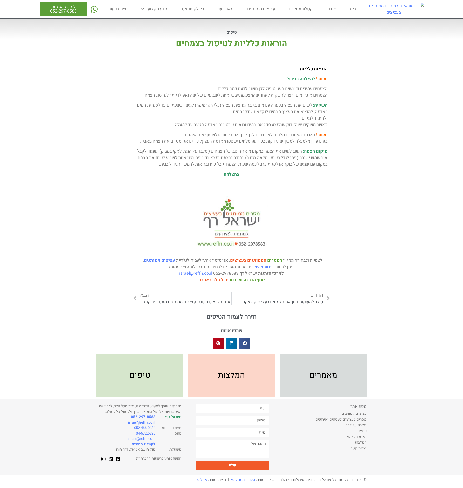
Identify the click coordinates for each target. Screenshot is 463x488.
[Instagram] (103, 459)
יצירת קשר (118, 9)
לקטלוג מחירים (143, 444)
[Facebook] (118, 459)
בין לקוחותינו (193, 9)
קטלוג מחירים (301, 9)
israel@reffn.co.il (195, 273)
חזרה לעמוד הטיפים (231, 317)
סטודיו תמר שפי (243, 479)
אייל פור (201, 479)
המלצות (361, 442)
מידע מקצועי (157, 9)
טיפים (231, 32)
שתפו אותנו (231, 331)
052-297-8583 (63, 11)
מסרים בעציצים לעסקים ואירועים (341, 419)
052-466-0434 (144, 427)
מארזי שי (225, 9)
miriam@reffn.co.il (140, 438)
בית (353, 9)
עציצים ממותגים (261, 9)
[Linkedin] (110, 459)
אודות (331, 9)
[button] (244, 343)
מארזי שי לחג (356, 425)
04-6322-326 (145, 433)
